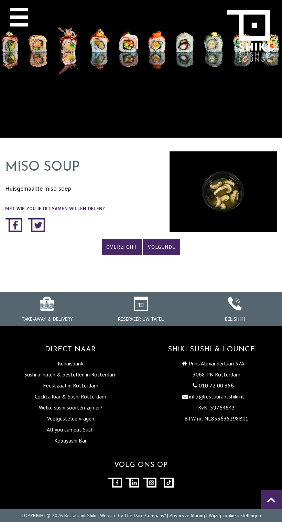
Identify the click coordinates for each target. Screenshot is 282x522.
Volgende (162, 247)
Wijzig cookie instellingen (235, 515)
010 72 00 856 (216, 385)
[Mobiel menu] (19, 16)
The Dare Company (144, 515)
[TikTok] (166, 482)
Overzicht (121, 247)
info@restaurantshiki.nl (216, 396)
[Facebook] (115, 482)
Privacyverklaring (187, 515)
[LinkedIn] (132, 482)
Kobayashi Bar (70, 440)
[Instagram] (149, 482)
